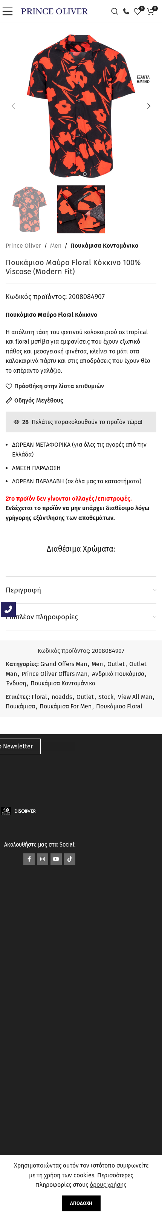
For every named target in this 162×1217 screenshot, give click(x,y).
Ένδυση (16, 683)
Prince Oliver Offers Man (54, 673)
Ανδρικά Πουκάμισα (118, 673)
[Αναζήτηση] (116, 11)
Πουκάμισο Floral (119, 706)
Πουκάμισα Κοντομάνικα (104, 245)
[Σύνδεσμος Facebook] (29, 859)
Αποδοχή (81, 1203)
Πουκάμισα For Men (66, 706)
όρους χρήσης (108, 1184)
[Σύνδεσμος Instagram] (42, 859)
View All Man (135, 696)
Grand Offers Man (63, 664)
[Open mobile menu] (9, 11)
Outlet (116, 664)
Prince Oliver (23, 245)
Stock (105, 696)
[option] (77, 174)
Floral (39, 696)
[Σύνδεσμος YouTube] (56, 859)
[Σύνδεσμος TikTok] (69, 859)
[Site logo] (54, 10)
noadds (62, 696)
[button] (13, 106)
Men (55, 245)
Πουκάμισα (20, 706)
